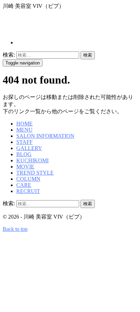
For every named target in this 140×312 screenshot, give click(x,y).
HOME (24, 124)
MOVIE (25, 166)
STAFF (24, 142)
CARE (23, 185)
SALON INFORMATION (45, 136)
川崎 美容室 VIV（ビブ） (64, 24)
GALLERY (29, 148)
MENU (24, 130)
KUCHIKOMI (32, 160)
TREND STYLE (35, 173)
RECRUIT (28, 191)
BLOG (24, 154)
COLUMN (28, 179)
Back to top (15, 229)
